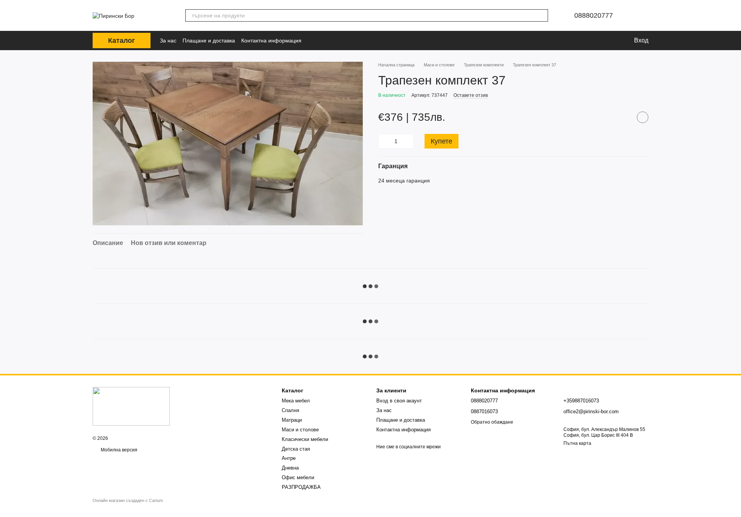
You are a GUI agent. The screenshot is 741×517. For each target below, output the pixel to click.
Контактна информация (271, 40)
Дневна (290, 468)
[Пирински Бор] (131, 406)
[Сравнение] (584, 40)
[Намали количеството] (384, 141)
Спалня (290, 410)
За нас (168, 40)
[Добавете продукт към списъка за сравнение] (623, 117)
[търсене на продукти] (542, 15)
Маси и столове (300, 430)
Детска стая (296, 449)
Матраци (292, 420)
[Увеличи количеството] (408, 141)
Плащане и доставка (209, 40)
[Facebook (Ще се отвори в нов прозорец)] (314, 40)
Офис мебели (298, 477)
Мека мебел (296, 401)
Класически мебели (305, 439)
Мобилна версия (118, 450)
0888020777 (593, 15)
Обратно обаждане (492, 422)
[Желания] (601, 40)
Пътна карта (577, 443)
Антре (289, 458)
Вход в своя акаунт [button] (399, 401)
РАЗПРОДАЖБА (301, 487)
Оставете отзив (470, 95)
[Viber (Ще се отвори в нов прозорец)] (325, 40)
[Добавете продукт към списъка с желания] (642, 117)
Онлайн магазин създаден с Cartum (128, 500)
